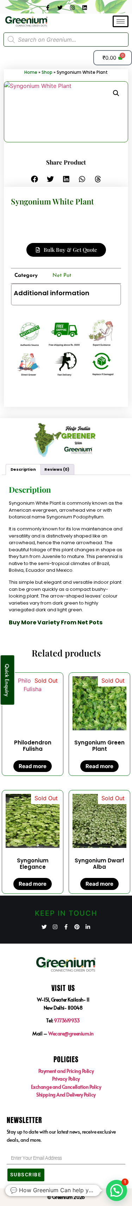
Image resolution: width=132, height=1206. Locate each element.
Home (30, 72)
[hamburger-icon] (120, 21)
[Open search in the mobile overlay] (66, 39)
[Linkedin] (84, 7)
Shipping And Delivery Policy (65, 1094)
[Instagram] (72, 7)
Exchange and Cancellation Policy (66, 1086)
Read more (32, 766)
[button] (116, 93)
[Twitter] (60, 7)
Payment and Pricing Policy (66, 1071)
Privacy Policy (66, 1078)
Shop (47, 72)
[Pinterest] (77, 926)
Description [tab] (23, 469)
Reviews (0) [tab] (56, 469)
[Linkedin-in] (87, 926)
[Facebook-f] (47, 7)
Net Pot (61, 275)
